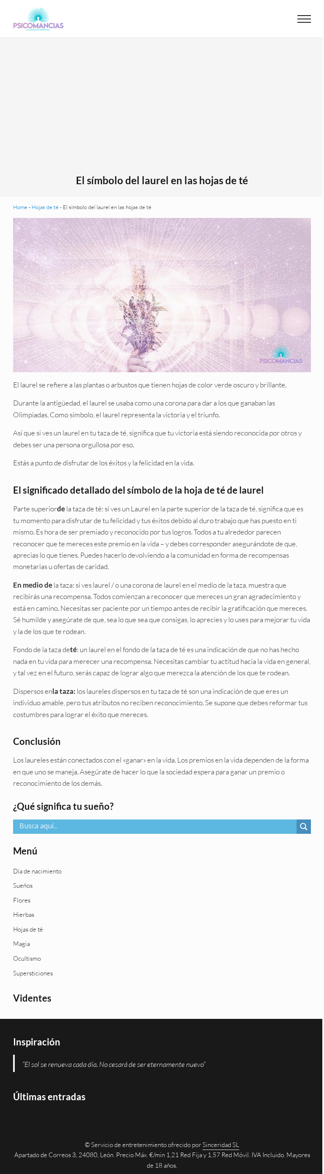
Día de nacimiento (37, 871)
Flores (21, 900)
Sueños (22, 885)
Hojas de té (45, 207)
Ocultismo (27, 958)
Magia (21, 944)
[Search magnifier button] (304, 826)
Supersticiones (33, 973)
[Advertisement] (162, 111)
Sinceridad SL (220, 1145)
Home (20, 207)
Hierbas (23, 915)
